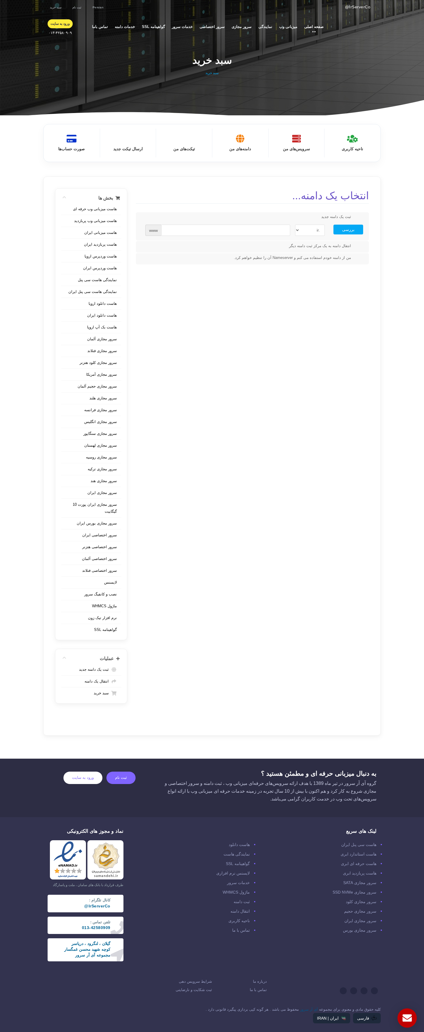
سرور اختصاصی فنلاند (99, 570)
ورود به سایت (83, 777)
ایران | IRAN (328, 1018)
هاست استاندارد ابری (358, 854)
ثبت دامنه (242, 901)
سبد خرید (102, 693)
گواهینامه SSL (153, 27)
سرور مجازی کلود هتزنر (98, 362)
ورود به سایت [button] (60, 24)
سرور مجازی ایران (102, 492)
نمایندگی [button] (263, 26)
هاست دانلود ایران (102, 315)
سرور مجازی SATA (359, 882)
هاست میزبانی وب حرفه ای (95, 209)
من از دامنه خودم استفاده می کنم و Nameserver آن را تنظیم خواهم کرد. (292, 258)
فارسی (363, 1018)
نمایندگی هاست (237, 854)
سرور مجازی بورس (359, 930)
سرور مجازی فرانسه (100, 410)
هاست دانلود (239, 844)
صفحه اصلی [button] (312, 26)
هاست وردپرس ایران (100, 268)
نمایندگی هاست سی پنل (97, 280)
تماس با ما (241, 930)
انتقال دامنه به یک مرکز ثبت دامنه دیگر (320, 246)
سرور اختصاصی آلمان (99, 559)
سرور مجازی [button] (240, 26)
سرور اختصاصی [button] (210, 26)
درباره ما (260, 981)
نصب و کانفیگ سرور (100, 594)
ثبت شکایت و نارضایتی (194, 990)
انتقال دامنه (240, 911)
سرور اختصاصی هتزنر (99, 547)
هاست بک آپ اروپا (102, 327)
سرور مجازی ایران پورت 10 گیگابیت (95, 508)
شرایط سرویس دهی (195, 981)
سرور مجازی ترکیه (102, 469)
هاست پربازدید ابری (359, 873)
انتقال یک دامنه (98, 681)
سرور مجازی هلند (103, 398)
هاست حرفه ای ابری (358, 863)
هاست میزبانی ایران (100, 232)
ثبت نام (121, 777)
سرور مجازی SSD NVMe (354, 892)
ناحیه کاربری (239, 920)
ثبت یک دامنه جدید (95, 669)
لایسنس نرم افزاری (233, 873)
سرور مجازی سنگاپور (100, 433)
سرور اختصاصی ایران (99, 535)
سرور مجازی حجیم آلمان (97, 386)
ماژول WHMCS (104, 606)
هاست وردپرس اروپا (101, 256)
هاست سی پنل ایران (358, 844)
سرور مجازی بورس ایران (97, 523)
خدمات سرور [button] (180, 26)
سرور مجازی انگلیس (100, 422)
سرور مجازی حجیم (360, 911)
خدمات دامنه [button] (123, 26)
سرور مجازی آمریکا (101, 374)
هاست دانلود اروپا (103, 303)
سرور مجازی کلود (361, 901)
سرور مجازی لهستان (100, 445)
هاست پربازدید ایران (100, 244)
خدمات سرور (238, 882)
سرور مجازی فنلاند (102, 351)
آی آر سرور (309, 1009)
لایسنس (110, 582)
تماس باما (100, 27)
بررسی (348, 229)
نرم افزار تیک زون (102, 618)
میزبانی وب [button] (286, 26)
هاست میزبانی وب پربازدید (95, 221)
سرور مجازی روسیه (101, 457)
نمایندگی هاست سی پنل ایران (92, 292)
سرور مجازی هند (104, 481)
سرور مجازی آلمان (102, 339)
